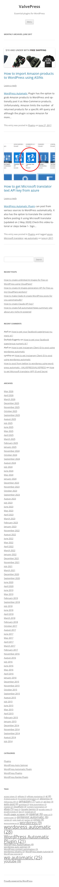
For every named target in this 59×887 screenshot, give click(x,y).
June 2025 (8, 427)
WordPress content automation (21, 849)
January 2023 (10, 526)
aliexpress (46, 798)
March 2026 (9, 399)
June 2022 (8, 538)
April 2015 (8, 713)
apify (39, 802)
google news (45, 809)
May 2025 (8, 431)
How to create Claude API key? (19, 303)
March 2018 (9, 618)
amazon (27, 801)
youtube (12, 861)
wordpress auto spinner (17, 846)
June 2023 (8, 506)
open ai (47, 814)
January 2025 (10, 446)
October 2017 (10, 625)
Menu (29, 22)
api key (48, 801)
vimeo (38, 819)
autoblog (24, 804)
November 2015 (12, 685)
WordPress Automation (19, 844)
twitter (28, 820)
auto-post (11, 804)
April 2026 (8, 395)
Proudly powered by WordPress (18, 881)
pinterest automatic (32, 817)
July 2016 (8, 661)
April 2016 (8, 673)
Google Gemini (29, 809)
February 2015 (11, 717)
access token (10, 796)
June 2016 (8, 665)
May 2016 (8, 669)
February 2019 (11, 598)
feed (17, 809)
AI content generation (28, 799)
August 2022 (10, 534)
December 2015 (11, 681)
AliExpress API (11, 802)
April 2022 (8, 546)
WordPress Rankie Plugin (16, 777)
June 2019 (8, 590)
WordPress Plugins (13, 773)
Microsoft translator (13, 238)
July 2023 (8, 502)
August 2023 (10, 498)
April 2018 (8, 614)
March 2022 (9, 550)
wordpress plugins (14, 851)
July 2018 (8, 606)
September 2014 (12, 733)
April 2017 (8, 641)
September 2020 (12, 578)
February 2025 (11, 443)
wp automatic (31, 238)
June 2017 (8, 633)
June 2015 (8, 705)
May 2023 (8, 510)
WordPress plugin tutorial (39, 851)
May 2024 (8, 474)
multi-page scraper (16, 814)
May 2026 (8, 391)
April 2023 (8, 514)
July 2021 (8, 566)
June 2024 (8, 470)
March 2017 (9, 645)
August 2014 (10, 737)
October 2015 (10, 689)
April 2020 (8, 586)
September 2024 (12, 458)
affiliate (22, 796)
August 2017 (10, 629)
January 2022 (10, 554)
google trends (11, 812)
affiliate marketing (36, 796)
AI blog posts (10, 799)
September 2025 (12, 415)
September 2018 (12, 602)
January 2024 (10, 478)
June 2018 (8, 610)
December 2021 (11, 558)
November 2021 (12, 562)
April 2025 (8, 435)
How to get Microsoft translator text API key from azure (28, 188)
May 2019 (8, 594)
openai (36, 814)
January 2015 (10, 721)
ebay (9, 809)
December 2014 (11, 725)
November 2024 (12, 450)
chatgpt (8, 807)
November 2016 (12, 653)
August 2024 (10, 462)
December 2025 (11, 403)
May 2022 (8, 542)
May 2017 (8, 637)
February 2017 (11, 649)
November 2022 (12, 530)
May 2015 (8, 709)
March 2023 (9, 518)
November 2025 (12, 407)
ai (48, 796)
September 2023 (12, 494)
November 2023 (12, 486)
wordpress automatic (27, 829)
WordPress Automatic (16, 93)
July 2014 (8, 741)
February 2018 (11, 622)
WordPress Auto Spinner (16, 765)
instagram (30, 812)
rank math (18, 820)
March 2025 (9, 439)
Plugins (31, 125)
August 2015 (10, 697)
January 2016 (10, 677)
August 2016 (10, 657)
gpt (21, 812)
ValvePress (29, 6)
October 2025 (10, 411)
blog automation (38, 804)
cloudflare (19, 806)
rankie (8, 820)
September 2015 (12, 693)
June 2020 (8, 582)
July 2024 (8, 466)
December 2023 (11, 482)
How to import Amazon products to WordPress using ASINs (29, 75)
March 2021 (9, 570)
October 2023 (10, 490)
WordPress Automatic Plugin (19, 206)
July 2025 (8, 423)
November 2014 (12, 729)
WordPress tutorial (13, 854)
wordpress (31, 822)
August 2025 (10, 419)
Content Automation (37, 807)
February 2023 (11, 522)
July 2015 (8, 701)
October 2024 (10, 454)
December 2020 (11, 574)
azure (49, 234)
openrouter (10, 817)
